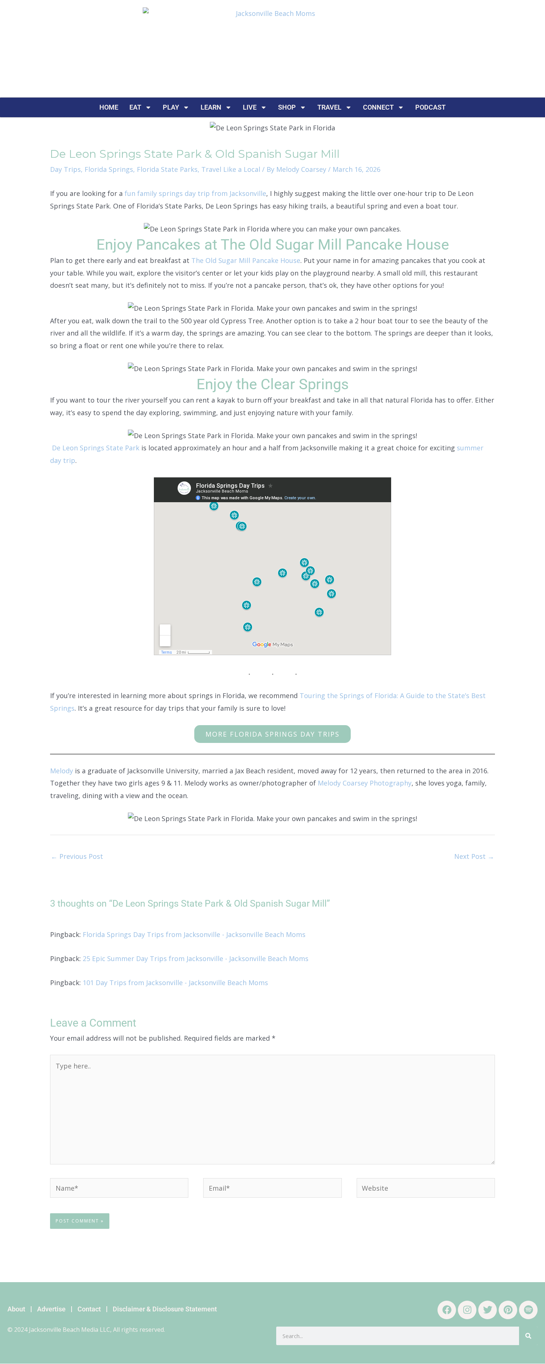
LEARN (211, 107)
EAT (135, 107)
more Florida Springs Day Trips (272, 734)
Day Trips (65, 169)
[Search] (528, 1336)
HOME (108, 107)
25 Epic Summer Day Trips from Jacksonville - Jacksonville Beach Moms (195, 958)
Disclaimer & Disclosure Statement (165, 1309)
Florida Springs (109, 169)
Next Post (474, 856)
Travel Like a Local (230, 169)
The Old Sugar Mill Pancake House (245, 260)
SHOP (287, 107)
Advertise (51, 1309)
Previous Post (77, 856)
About (16, 1309)
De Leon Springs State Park (95, 447)
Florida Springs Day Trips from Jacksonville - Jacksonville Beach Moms (194, 934)
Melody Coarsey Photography (365, 782)
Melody (61, 770)
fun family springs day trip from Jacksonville (195, 193)
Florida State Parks (167, 169)
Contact (89, 1309)
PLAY (171, 107)
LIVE (250, 107)
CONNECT (378, 107)
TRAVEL (329, 107)
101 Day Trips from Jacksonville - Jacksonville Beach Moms (175, 982)
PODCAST (430, 107)
